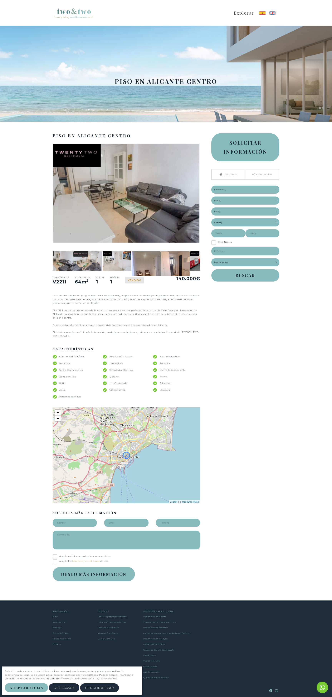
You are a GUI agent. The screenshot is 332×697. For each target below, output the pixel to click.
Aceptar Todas (26, 687)
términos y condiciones (86, 561)
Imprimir (230, 174)
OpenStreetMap (190, 501)
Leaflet (173, 501)
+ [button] (58, 412)
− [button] (58, 418)
